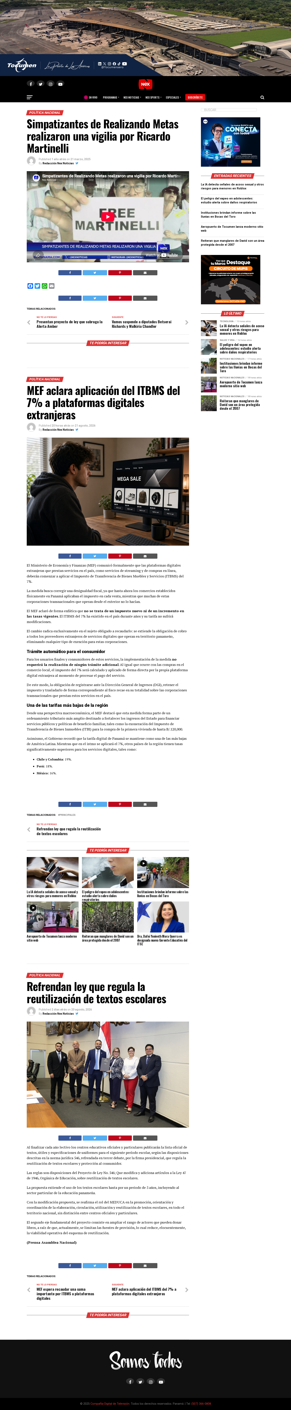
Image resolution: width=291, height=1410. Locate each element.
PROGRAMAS (110, 97)
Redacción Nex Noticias (58, 163)
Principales (67, 815)
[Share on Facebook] (70, 272)
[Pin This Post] (120, 272)
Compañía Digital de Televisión (109, 1403)
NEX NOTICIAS (131, 97)
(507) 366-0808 (201, 1403)
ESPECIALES (172, 97)
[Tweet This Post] (95, 272)
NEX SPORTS (152, 97)
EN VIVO (91, 97)
